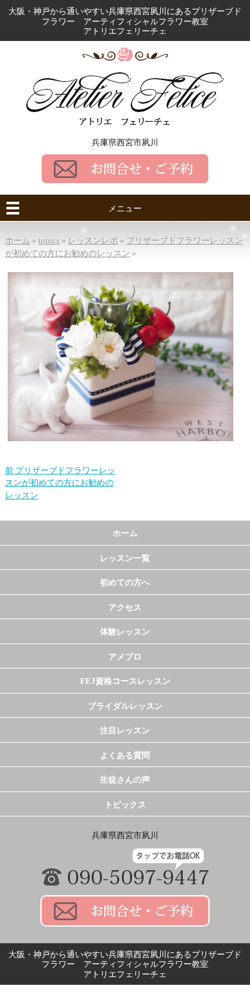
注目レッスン (125, 730)
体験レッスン (125, 631)
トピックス (125, 804)
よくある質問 (125, 755)
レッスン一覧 (125, 558)
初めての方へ (125, 582)
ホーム (125, 533)
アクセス (125, 607)
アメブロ (125, 656)
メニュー (125, 208)
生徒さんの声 (125, 779)
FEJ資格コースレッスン (125, 681)
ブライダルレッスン (125, 706)
